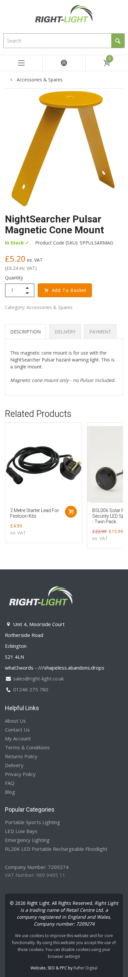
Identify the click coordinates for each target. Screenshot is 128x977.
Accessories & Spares (39, 79)
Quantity (14, 277)
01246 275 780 (30, 689)
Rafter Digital (85, 968)
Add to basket (69, 290)
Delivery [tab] (64, 332)
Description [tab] (25, 332)
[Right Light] (64, 16)
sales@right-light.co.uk (38, 678)
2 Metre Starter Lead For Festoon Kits (34, 513)
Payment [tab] (100, 332)
